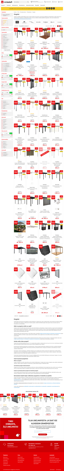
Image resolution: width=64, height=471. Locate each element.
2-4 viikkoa (5, 69)
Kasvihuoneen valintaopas (54, 458)
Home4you (5, 34)
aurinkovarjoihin (17, 387)
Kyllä (4, 29)
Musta (4, 108)
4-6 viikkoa (5, 70)
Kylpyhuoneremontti (37, 458)
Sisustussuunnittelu (37, 460)
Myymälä (56, 443)
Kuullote (5, 113)
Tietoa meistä (20, 457)
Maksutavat (5, 457)
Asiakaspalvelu (15, 5)
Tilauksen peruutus (6, 465)
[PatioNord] (31, 22)
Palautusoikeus (6, 458)
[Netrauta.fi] (6, 2)
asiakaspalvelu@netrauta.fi (12, 446)
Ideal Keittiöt (36, 463)
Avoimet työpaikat (21, 458)
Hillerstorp (5, 42)
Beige (4, 106)
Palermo (5, 143)
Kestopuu (5, 127)
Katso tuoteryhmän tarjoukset (6, 15)
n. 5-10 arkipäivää (7, 66)
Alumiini (5, 119)
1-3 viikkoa (5, 68)
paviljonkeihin (26, 386)
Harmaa (5, 101)
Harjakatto (5, 155)
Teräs (4, 122)
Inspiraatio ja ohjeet (30, 5)
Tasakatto (5, 152)
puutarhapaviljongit (17, 18)
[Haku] (28, 2)
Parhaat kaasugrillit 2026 (54, 461)
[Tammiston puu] (59, 22)
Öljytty (4, 114)
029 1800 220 (32, 445)
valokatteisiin (49, 386)
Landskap (5, 43)
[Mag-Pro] (38, 22)
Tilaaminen (5, 455)
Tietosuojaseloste (21, 460)
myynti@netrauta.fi (32, 447)
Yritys (19, 455)
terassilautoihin (44, 386)
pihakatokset (23, 18)
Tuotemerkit (42, 5)
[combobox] (21, 2)
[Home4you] (17, 22)
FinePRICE (5, 37)
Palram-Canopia (6, 39)
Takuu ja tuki (5, 461)
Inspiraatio (52, 455)
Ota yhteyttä (10, 445)
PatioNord (5, 47)
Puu (4, 125)
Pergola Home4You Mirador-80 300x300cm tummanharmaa (50, 333)
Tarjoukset (9, 5)
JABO (4, 36)
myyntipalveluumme (17, 379)
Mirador (5, 141)
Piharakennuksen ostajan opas (55, 460)
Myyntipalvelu (22, 5)
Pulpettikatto (5, 154)
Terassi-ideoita (52, 457)
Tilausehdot (5, 460)
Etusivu (15, 12)
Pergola (5, 147)
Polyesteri (5, 124)
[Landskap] (45, 22)
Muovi (4, 128)
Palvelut (35, 455)
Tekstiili (5, 121)
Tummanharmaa (6, 104)
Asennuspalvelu (36, 457)
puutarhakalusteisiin (55, 386)
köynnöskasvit (28, 18)
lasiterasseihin (31, 386)
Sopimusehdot (20, 461)
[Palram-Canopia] (52, 22)
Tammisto (56, 445)
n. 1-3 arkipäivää (6, 63)
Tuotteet (2, 5)
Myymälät (37, 5)
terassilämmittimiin (37, 386)
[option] (32, 184)
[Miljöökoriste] (24, 22)
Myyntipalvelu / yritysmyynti (35, 443)
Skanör (4, 146)
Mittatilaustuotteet (37, 461)
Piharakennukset (23, 12)
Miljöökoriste (5, 46)
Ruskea (4, 105)
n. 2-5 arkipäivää (6, 65)
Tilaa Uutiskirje (42, 434)
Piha (18, 12)
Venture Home (6, 40)
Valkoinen (5, 102)
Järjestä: (16, 315)
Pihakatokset (29, 12)
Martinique (5, 144)
